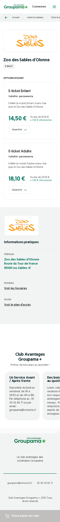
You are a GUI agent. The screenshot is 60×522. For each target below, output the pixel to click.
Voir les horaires (15, 288)
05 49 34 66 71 (45, 483)
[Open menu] (54, 6)
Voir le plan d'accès (17, 305)
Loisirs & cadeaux (35, 17)
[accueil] (15, 7)
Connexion (39, 6)
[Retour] (6, 17)
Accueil (15, 17)
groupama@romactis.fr (19, 483)
